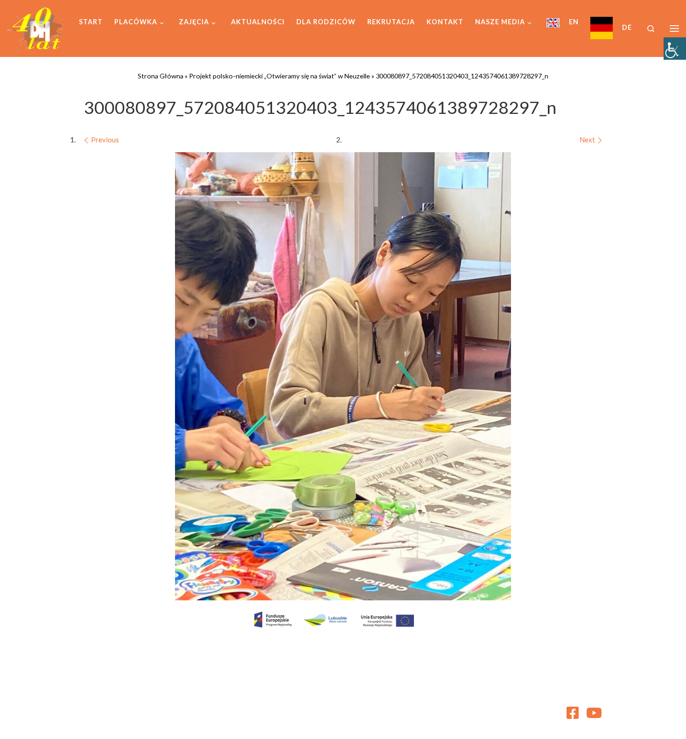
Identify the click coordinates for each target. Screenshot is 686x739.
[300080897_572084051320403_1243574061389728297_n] (343, 376)
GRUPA (151, 722)
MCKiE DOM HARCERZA (149, 709)
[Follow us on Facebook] (573, 713)
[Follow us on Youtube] (594, 713)
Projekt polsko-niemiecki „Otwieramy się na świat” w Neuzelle (279, 76)
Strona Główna (160, 76)
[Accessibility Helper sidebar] (675, 48)
